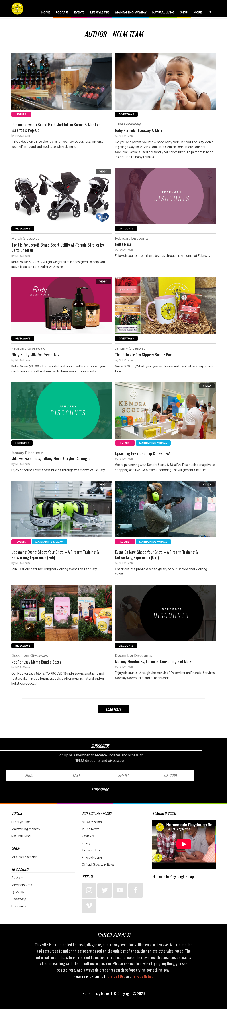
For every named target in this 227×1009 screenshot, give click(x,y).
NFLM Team (22, 136)
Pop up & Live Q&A (142, 453)
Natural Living (163, 12)
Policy (86, 843)
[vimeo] (89, 906)
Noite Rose (132, 241)
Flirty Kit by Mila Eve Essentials (35, 351)
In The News (90, 829)
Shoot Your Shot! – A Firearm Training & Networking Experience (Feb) (55, 554)
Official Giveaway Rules (98, 864)
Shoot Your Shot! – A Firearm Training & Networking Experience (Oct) (156, 554)
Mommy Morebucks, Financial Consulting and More (153, 658)
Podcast (62, 12)
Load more (113, 709)
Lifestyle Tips (100, 12)
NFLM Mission (92, 822)
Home (45, 12)
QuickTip (17, 892)
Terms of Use (91, 850)
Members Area (21, 885)
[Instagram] (89, 890)
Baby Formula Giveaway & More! (139, 127)
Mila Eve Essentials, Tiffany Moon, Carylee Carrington (51, 455)
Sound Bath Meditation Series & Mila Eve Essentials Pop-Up (55, 127)
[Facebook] (135, 890)
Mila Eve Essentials (24, 857)
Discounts (126, 229)
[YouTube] (120, 890)
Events (79, 12)
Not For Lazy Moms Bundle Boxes (36, 658)
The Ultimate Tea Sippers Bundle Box (143, 351)
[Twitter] (104, 890)
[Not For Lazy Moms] (18, 8)
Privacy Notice (92, 857)
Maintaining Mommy (131, 12)
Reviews (88, 836)
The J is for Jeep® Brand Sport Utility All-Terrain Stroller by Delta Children (57, 244)
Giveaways (126, 114)
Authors (17, 878)
